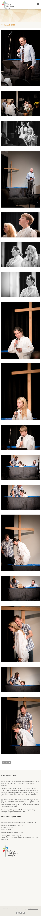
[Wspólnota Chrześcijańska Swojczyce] (13, 4)
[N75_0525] (20, 543)
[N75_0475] (20, 133)
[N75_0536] (20, 634)
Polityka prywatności (33, 909)
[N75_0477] (20, 179)
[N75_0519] (20, 467)
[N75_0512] (20, 391)
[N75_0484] (20, 224)
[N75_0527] (20, 588)
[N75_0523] (20, 497)
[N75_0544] (20, 725)
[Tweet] (6, 762)
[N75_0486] (20, 254)
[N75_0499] (20, 330)
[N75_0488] (20, 284)
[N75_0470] (20, 58)
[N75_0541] (20, 679)
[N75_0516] (20, 437)
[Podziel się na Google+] (9, 762)
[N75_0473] (20, 103)
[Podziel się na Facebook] (3, 762)
